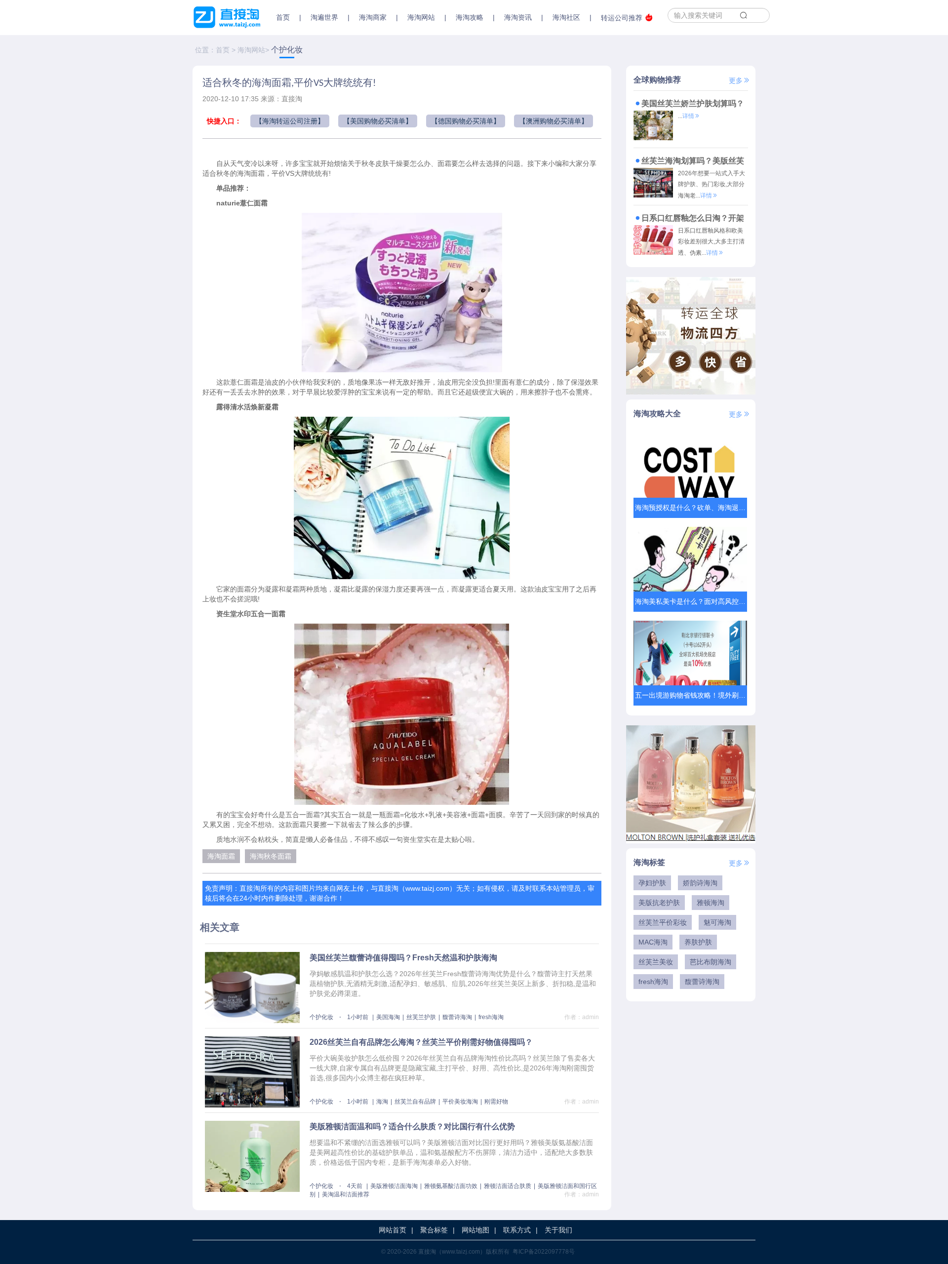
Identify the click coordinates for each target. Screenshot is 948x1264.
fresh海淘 (491, 1017)
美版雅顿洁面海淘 (394, 1186)
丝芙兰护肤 (421, 1017)
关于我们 (558, 1230)
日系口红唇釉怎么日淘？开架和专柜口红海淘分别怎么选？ (688, 219)
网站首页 (392, 1230)
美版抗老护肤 (659, 903)
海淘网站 (251, 50)
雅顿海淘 (710, 903)
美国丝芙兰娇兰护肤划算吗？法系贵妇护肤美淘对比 (688, 105)
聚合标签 (434, 1230)
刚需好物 (496, 1101)
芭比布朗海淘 (710, 962)
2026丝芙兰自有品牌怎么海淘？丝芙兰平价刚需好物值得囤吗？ (421, 1042)
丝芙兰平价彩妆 (662, 922)
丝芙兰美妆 (655, 962)
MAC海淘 (653, 942)
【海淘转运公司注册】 (289, 121)
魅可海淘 (717, 922)
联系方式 (517, 1230)
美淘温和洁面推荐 (345, 1194)
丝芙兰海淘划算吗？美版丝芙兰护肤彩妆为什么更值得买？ (688, 162)
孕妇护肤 (652, 883)
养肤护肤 (698, 942)
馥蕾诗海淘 (457, 1017)
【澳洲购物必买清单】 (553, 121)
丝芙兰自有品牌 (415, 1101)
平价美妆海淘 (460, 1101)
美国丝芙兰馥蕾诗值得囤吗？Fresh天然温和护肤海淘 (403, 957)
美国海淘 (388, 1017)
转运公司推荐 (621, 18)
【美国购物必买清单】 (377, 121)
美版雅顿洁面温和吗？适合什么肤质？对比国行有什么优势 (412, 1126)
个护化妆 (287, 49)
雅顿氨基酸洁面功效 (450, 1186)
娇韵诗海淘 (700, 883)
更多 (736, 80)
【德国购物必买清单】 (465, 121)
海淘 (382, 1101)
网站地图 (475, 1230)
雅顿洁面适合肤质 (507, 1186)
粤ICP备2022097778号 (544, 1251)
